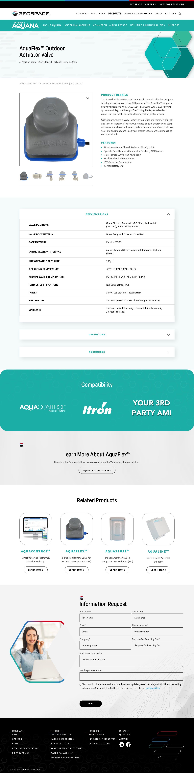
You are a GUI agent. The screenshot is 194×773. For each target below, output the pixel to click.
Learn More (35, 569)
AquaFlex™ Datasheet (97, 470)
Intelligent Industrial (103, 739)
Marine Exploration (62, 739)
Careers (150, 4)
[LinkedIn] (122, 744)
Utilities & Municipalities (147, 25)
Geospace (136, 4)
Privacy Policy (20, 753)
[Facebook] (128, 744)
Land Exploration (61, 734)
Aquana (124, 739)
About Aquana (52, 25)
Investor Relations (171, 4)
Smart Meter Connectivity (67, 748)
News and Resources (138, 13)
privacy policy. (153, 688)
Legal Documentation (25, 748)
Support (174, 25)
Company (82, 13)
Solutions (98, 13)
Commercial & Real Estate (110, 25)
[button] (87, 98)
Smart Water (96, 734)
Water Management (77, 25)
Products (114, 13)
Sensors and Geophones (65, 757)
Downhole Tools (61, 743)
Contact (170, 13)
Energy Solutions (99, 743)
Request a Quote (117, 178)
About (16, 734)
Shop (158, 13)
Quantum (125, 734)
